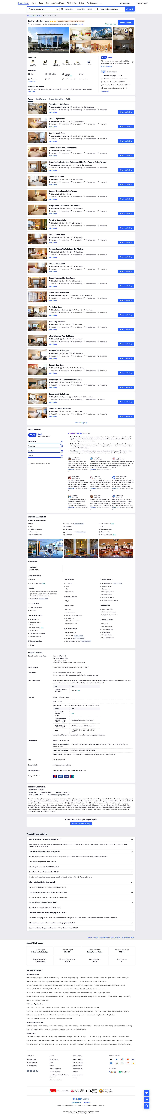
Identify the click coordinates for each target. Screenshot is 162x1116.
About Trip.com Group (56, 1080)
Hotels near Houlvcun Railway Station (37, 1018)
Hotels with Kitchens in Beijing (123, 1026)
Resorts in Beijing (43, 1026)
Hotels (96, 937)
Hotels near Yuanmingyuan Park (76, 1015)
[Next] (133, 547)
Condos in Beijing (32, 1026)
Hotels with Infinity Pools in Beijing (77, 1029)
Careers (52, 1065)
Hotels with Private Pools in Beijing (55, 1029)
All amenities (32, 81)
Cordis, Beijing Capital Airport (84, 985)
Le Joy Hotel (101, 989)
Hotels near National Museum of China (54, 1015)
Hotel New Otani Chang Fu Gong (89, 977)
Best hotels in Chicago (79, 1040)
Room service (70, 592)
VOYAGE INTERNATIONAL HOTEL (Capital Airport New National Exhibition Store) (50, 989)
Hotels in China (104, 937)
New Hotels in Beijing (86, 1026)
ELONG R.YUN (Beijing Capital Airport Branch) (40, 992)
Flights (34, 3)
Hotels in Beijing (115, 937)
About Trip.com (54, 1059)
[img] (48, 40)
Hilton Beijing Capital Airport (102, 992)
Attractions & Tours (58, 3)
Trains (41, 3)
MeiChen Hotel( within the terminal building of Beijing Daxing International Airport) (51, 985)
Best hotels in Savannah (77, 1044)
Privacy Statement (55, 1072)
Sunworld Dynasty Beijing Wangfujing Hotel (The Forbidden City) (73, 992)
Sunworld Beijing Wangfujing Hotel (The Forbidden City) (43, 977)
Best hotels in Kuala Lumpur (50, 1040)
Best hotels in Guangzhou (109, 1036)
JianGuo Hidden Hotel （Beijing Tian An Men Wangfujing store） (45, 996)
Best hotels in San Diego (94, 1040)
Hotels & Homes (23, 3)
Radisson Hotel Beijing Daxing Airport (85, 989)
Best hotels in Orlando (62, 1044)
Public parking (70, 523)
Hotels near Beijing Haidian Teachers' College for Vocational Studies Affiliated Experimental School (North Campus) (60, 1011)
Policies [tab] (68, 99)
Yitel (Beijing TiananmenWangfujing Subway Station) (109, 985)
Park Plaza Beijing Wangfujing (69, 977)
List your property (78, 1068)
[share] (146, 1099)
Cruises (81, 3)
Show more (31, 91)
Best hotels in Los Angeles (109, 1044)
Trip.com (90, 937)
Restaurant (69, 526)
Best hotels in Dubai (66, 1040)
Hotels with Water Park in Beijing (103, 1026)
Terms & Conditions (55, 1068)
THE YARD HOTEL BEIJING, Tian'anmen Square (92, 981)
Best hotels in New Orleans (124, 1040)
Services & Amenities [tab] (56, 99)
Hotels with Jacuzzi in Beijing (35, 1029)
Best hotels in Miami (109, 1040)
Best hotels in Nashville (33, 1044)
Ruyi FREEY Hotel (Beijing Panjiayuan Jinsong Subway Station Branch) (86, 996)
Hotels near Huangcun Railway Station (61, 1018)
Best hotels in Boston (48, 1044)
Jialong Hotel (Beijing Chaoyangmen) (37, 1000)
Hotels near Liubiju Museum (120, 1011)
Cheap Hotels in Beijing (71, 1026)
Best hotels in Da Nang (125, 1044)
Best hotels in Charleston (92, 1044)
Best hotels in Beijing (95, 1036)
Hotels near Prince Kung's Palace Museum (39, 1007)
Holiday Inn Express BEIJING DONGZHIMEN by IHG (114, 977)
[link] (125, 3)
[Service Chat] (146, 1106)
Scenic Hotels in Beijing (56, 1026)
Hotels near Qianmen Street (75, 1007)
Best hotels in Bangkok (80, 1036)
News (51, 1062)
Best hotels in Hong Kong (49, 1036)
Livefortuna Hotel (32, 981)
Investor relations (77, 1059)
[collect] (146, 1093)
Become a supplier (78, 1075)
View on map (105, 91)
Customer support (32, 1059)
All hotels (75, 1072)
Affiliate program (77, 1065)
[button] (101, 3)
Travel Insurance (92, 3)
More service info (32, 1065)
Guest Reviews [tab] (41, 99)
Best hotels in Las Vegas (65, 1036)
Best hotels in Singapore (34, 1040)
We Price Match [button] (111, 24)
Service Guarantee (32, 1062)
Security (75, 1078)
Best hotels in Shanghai (33, 1036)
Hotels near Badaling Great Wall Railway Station (100, 1015)
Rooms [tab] (30, 99)
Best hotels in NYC (124, 1036)
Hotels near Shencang (58, 1007)
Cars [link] (47, 3)
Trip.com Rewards (78, 1062)
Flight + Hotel (71, 3)
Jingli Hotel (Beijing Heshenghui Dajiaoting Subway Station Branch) (57, 981)
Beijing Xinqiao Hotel (38, 21)
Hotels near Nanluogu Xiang (103, 1011)
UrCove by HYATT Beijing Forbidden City (119, 996)
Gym (31, 523)
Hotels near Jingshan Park (91, 1007)
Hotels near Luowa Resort (34, 1015)
